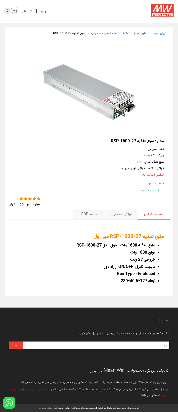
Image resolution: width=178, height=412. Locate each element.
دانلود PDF (89, 214)
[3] (30, 199)
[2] (26, 199)
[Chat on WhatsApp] (9, 403)
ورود (43, 11)
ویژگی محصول (121, 214)
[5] (39, 199)
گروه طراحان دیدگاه (48, 408)
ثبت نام (26, 11)
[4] (34, 199)
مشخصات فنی (154, 214)
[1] (21, 199)
